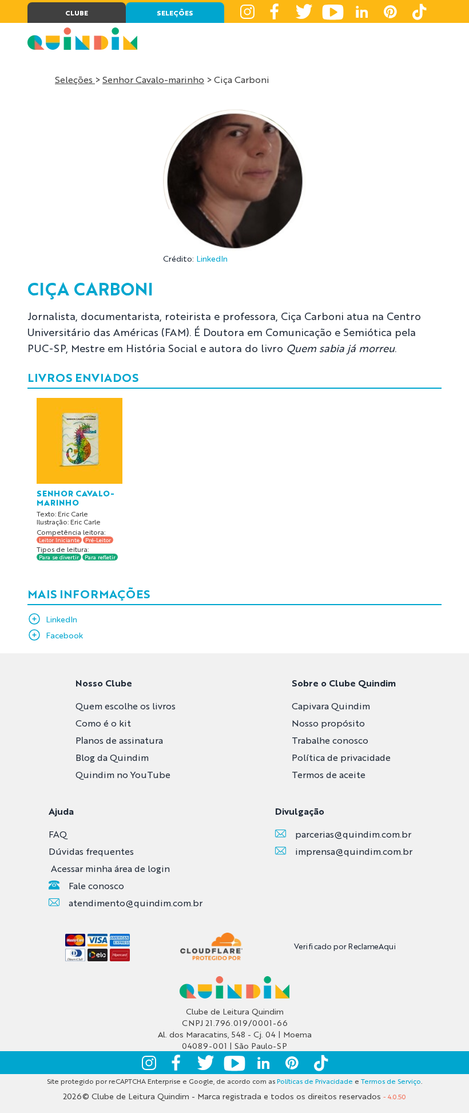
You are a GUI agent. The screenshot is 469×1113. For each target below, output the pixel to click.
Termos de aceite (328, 774)
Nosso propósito (328, 723)
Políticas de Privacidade (315, 1081)
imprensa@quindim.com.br (353, 851)
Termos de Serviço (391, 1081)
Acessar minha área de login (110, 868)
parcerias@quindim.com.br (353, 834)
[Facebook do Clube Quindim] (275, 11)
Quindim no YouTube (122, 774)
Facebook (64, 635)
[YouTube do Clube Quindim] (332, 11)
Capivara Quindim (331, 706)
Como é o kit (103, 723)
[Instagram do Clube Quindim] (247, 11)
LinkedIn (212, 258)
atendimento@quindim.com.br (135, 903)
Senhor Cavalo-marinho (153, 79)
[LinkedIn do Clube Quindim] (361, 11)
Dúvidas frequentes (91, 851)
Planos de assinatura (119, 740)
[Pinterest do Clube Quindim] (390, 11)
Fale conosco (96, 885)
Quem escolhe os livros (125, 706)
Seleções (75, 79)
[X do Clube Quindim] (304, 11)
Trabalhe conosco (330, 740)
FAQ (58, 834)
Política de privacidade (341, 757)
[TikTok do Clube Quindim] (418, 11)
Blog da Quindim (112, 757)
